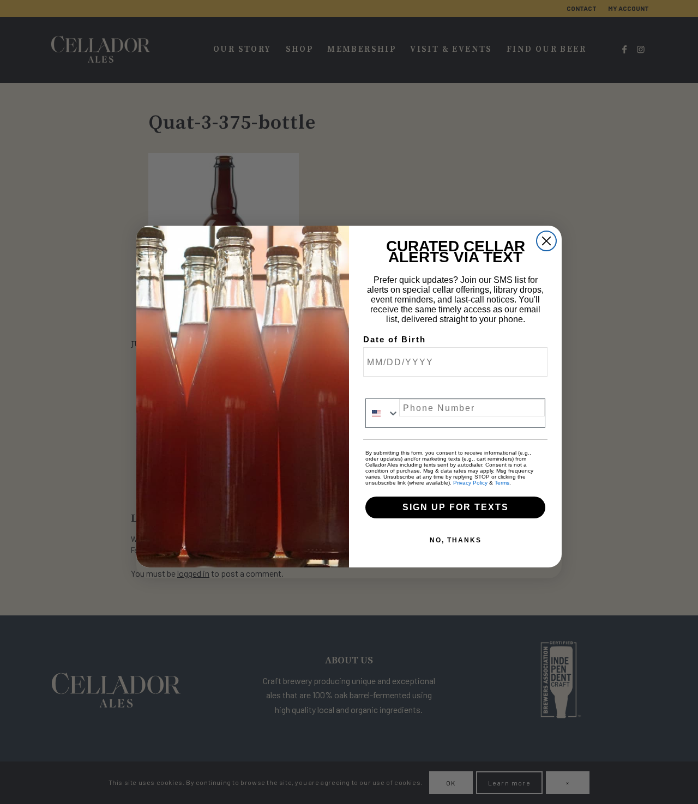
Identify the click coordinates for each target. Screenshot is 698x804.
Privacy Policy (470, 483)
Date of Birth (394, 339)
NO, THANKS (456, 540)
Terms (502, 483)
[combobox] (382, 413)
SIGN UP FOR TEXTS (455, 507)
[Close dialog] (546, 241)
